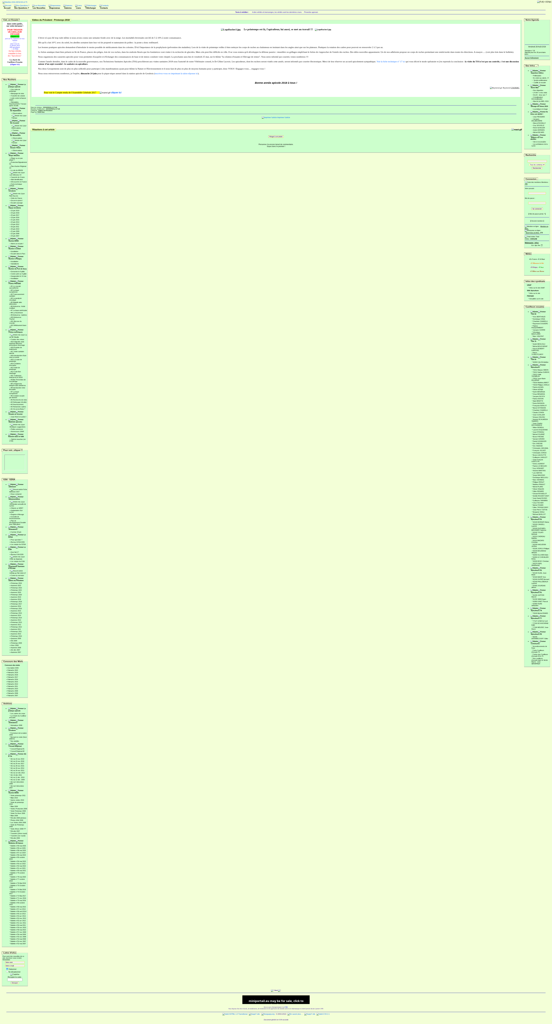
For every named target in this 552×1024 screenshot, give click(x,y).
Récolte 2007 (15, 831)
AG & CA (17, 755)
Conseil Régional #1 (17, 749)
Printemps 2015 (16, 613)
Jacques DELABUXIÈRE (536, 120)
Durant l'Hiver (15, 148)
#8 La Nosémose (17, 313)
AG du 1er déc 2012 (18, 773)
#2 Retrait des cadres (18, 407)
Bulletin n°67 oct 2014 (18, 909)
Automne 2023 (16, 585)
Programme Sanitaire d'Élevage (16, 567)
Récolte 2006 (15, 838)
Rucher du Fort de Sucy (18, 269)
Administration (14, 499)
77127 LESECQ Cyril (540, 621)
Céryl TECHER (538, 503)
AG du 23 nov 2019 (17, 759)
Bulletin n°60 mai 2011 (18, 925)
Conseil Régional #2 (17, 751)
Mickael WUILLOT (539, 514)
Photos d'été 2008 (17, 820)
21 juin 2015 (15, 220)
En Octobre (14, 123)
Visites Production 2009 (19, 809)
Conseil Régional (15, 746)
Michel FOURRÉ (539, 434)
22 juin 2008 (15, 233)
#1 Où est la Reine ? (18, 409)
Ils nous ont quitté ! (539, 113)
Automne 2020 (16, 592)
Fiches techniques (16, 332)
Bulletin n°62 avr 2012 (18, 920)
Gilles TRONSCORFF (540, 507)
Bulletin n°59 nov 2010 (18, 927)
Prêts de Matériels (16, 559)
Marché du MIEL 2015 (541, 101)
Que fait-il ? (15, 552)
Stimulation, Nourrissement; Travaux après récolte (17, 103)
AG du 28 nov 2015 (17, 766)
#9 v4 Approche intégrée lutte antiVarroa (17, 384)
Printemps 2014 (16, 618)
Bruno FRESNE (538, 437)
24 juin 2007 (15, 236)
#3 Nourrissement (17, 404)
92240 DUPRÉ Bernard (541, 579)
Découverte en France (19, 182)
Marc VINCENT (538, 336)
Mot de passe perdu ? (537, 214)
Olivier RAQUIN (538, 489)
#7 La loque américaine (19, 310)
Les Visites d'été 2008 (18, 822)
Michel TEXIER (538, 505)
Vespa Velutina (14, 155)
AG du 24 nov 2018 (17, 761)
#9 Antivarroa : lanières (19, 315)
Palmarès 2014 (12, 684)
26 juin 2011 (15, 227)
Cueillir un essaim (539, 82)
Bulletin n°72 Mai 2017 (18, 896)
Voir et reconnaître (539, 142)
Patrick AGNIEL (538, 387)
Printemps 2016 (16, 608)
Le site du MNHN (17, 170)
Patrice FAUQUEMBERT (537, 326)
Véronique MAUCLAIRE (535, 333)
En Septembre (15, 110)
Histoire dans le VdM (16, 436)
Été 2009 (14, 641)
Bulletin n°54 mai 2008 (18, 939)
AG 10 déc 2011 (16, 775)
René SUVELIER (539, 128)
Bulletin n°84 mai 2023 (18, 861)
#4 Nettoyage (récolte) (19, 402)
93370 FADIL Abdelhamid (536, 564)
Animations (13, 529)
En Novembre (15, 135)
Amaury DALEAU (539, 417)
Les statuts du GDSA (18, 544)
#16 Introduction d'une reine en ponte (17, 356)
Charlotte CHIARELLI (540, 321)
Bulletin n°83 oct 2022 (18, 864)
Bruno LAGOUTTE (539, 455)
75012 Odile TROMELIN (536, 375)
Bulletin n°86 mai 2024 (18, 855)
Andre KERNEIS (539, 130)
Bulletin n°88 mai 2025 (18, 850)
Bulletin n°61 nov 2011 (18, 923)
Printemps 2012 (16, 627)
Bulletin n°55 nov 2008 (18, 937)
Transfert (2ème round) (19, 833)
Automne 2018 (16, 599)
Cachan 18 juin (16, 532)
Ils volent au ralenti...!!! (541, 78)
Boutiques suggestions (17, 427)
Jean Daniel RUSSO (540, 498)
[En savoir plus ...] (295, 1014)
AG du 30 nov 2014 (17, 768)
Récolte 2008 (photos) (18, 818)
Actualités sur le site (536, 299)
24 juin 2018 (15, 213)
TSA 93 (533, 359)
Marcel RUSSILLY (539, 123)
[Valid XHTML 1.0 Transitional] (235, 1014)
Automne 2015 (16, 611)
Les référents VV (15, 175)
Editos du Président (16, 580)
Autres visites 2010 (17, 800)
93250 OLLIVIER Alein (540, 555)
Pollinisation (537, 76)
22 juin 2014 (15, 222)
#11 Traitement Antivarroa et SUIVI (16, 376)
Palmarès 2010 (12, 688)
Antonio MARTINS (539, 470)
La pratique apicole (17, 86)
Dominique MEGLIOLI (540, 477)
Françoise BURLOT (540, 405)
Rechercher (537, 168)
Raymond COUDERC (540, 323)
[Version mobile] (542, 245)
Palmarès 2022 (12, 670)
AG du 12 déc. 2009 (18, 780)
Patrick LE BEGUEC (540, 466)
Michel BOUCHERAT (540, 346)
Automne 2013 (16, 620)
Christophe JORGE (540, 453)
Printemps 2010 (16, 636)
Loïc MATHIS (537, 473)
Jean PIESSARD (539, 117)
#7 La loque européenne (14, 392)
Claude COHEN (538, 412)
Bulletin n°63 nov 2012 (18, 918)
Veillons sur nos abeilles (536, 138)
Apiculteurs (535, 367)
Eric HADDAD (538, 446)
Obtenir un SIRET (17, 508)
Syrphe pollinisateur (540, 80)
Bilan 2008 (14, 815)
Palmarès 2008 (12, 693)
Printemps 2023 (16, 588)
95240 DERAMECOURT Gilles (539, 637)
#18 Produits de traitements (15, 348)
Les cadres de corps (18, 713)
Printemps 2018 (16, 601)
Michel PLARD (538, 487)
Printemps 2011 (16, 631)
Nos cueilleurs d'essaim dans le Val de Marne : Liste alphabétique (539, 661)
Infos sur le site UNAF (537, 288)
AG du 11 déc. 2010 (17, 777)
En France (533, 259)
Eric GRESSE (538, 443)
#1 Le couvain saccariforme (15, 287)
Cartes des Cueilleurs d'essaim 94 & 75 (539, 655)
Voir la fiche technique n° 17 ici (391, 61)
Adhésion (12, 487)
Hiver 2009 (15, 645)
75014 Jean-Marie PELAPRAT (538, 379)
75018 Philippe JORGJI (541, 385)
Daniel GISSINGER (539, 441)
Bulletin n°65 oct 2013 (18, 914)
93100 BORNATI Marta (541, 522)
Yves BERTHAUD (539, 317)
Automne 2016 (16, 606)
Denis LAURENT (539, 464)
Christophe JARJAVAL (540, 448)
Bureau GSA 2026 (17, 554)
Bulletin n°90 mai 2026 (18, 846)
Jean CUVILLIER (539, 415)
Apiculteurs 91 (536, 592)
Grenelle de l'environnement (14, 517)
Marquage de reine (17, 93)
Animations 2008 (16, 725)
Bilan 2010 (14, 798)
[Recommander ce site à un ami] (539, 245)
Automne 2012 (16, 624)
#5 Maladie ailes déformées (15, 303)
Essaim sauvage (17, 203)
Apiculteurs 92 (536, 570)
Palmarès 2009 (12, 691)
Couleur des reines (17, 339)
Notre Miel (534, 87)
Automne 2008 (16, 647)
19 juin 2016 (15, 217)
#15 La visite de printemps (15, 360)
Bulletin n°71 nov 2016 (18, 898)
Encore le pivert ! (17, 200)
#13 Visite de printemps (14, 368)
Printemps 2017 (16, 604)
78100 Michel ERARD (540, 613)
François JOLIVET (539, 450)
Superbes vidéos (537, 73)
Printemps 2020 (16, 595)
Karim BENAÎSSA (539, 392)
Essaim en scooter (16, 414)
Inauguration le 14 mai (18, 276)
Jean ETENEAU (538, 432)
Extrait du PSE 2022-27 (18, 573)
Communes (535, 643)
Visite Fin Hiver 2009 (18, 813)
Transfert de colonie (18, 96)
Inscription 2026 (13, 668)
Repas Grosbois (15, 208)
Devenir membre (537, 221)
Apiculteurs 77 (536, 618)
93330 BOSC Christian (541, 561)
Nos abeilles (15, 741)
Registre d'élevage (17, 514)
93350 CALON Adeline (540, 362)
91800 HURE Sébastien (536, 604)
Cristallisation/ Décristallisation (537, 98)
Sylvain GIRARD (539, 439)
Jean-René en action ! (18, 417)
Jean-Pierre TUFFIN (540, 510)
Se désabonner (14, 972)
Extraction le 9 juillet (18, 271)
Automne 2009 (16, 638)
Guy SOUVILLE (538, 125)
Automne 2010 (16, 634)
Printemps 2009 (16, 643)
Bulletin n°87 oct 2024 (18, 853)
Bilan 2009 (14, 806)
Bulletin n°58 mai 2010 (18, 930)
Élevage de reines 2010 (539, 106)
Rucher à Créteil (15, 249)
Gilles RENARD (538, 491)
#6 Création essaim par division (16, 396)
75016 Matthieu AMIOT (541, 382)
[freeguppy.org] (268, 1014)
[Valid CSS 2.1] (323, 1014)
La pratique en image (540, 109)
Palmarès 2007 (12, 695)
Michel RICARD (538, 132)
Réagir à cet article (275, 136)
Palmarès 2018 (12, 675)
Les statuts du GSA (18, 561)
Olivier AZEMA (538, 389)
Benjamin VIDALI (539, 512)
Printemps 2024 (16, 583)
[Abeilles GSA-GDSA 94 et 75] (15, 2)
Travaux (14, 118)
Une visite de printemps (14, 90)
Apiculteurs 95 (536, 634)
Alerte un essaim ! (17, 243)
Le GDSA (17, 536)
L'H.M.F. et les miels (540, 92)
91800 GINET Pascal (540, 601)
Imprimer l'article (283, 117)
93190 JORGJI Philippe (541, 548)
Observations (17, 113)
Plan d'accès (13, 196)
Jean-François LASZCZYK (537, 460)
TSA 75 (533, 341)
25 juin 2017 (15, 215)
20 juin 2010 (15, 229)
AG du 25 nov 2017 (17, 763)
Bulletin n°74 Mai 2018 (18, 889)
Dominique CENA (539, 319)
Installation (14, 251)
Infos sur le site (534, 293)
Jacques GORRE (539, 330)
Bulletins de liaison (16, 843)
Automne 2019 (16, 597)
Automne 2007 (16, 652)
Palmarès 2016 (12, 679)
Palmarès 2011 (12, 686)
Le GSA (17, 548)
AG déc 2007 (15, 650)
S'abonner (12, 969)
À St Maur (541, 259)
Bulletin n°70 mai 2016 (18, 900)
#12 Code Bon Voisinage (15, 372)
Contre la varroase (17, 575)
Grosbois (12, 191)
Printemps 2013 (16, 622)
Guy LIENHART (538, 468)
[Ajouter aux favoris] (536, 245)
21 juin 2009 (15, 231)
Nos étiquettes (538, 90)
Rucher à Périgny (15, 259)
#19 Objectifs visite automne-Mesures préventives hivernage (17, 343)
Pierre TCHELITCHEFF (537, 353)
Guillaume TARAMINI (540, 500)
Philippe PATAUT (538, 482)
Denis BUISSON (538, 403)
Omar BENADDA (539, 394)
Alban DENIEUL (538, 427)
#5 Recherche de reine (19, 400)
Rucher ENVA (14, 241)
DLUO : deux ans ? (540, 95)
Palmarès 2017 (12, 677)
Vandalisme (15, 264)
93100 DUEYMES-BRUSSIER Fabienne (538, 529)
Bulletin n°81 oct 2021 (18, 868)
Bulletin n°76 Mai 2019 (18, 883)
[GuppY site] (254, 1014)
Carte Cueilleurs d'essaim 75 (537, 651)
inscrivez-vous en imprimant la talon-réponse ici (176, 73)
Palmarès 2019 (12, 672)
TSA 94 (533, 314)
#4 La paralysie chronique (15, 299)
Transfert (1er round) (18, 836)
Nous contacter (16, 494)
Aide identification (17, 179)
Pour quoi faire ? (16, 540)
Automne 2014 (16, 615)
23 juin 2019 (15, 210)
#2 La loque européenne (14, 291)
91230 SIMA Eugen (539, 599)
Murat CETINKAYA (539, 408)
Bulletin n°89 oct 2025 (18, 848)
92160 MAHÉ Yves (539, 577)
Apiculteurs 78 (536, 610)
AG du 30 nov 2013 (17, 770)
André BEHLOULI (539, 344)
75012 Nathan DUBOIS (541, 372)
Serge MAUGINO (539, 475)
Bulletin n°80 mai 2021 (18, 870)
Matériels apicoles (15, 422)
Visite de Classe (16, 198)
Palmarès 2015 (12, 682)
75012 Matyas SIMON (540, 370)
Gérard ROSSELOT (540, 493)
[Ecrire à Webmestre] (532, 245)
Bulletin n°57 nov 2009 (18, 932)
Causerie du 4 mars (18, 177)
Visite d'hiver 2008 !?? (18, 829)
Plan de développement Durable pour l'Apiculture (17, 522)
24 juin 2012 (15, 224)
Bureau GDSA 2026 (18, 542)
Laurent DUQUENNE (540, 430)
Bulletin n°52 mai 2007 (18, 943)
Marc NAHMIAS (538, 480)
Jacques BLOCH (539, 396)
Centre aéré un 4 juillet (18, 274)
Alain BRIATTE (538, 401)
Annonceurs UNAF (17, 431)
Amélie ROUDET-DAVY (541, 496)
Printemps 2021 (16, 590)
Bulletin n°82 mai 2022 (18, 866)
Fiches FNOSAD (15, 283)
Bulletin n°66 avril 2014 (18, 911)
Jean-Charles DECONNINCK (536, 424)
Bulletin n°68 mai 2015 (18, 907)
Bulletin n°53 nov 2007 (18, 941)
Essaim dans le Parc (18, 254)
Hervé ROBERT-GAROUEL (538, 349)
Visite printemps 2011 (18, 795)
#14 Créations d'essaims (15, 364)
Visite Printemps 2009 (18, 811)
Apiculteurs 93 (536, 519)
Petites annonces (17, 429)
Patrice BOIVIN (538, 399)
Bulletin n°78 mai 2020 (18, 877)
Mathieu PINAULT (539, 484)
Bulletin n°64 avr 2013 (18, 916)
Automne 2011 (16, 629)
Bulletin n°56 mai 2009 (18, 934)
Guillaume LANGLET (540, 457)
